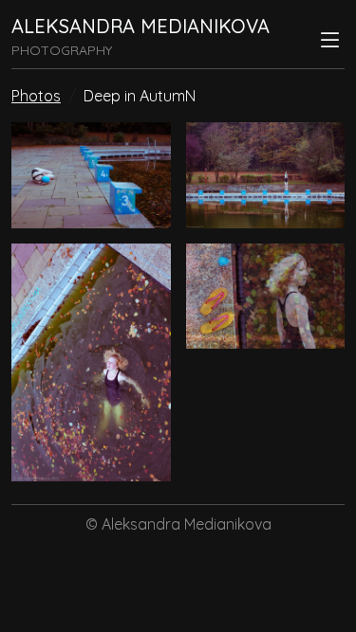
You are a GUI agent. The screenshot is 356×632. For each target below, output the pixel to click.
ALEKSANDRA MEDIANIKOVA (140, 26)
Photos (36, 95)
